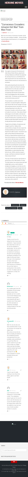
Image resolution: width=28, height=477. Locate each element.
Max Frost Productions (11, 208)
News (10, 19)
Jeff (8, 370)
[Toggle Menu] (26, 7)
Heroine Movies (14, 2)
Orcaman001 (10, 321)
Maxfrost (4, 32)
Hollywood (23, 205)
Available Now (4, 19)
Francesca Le (15, 205)
